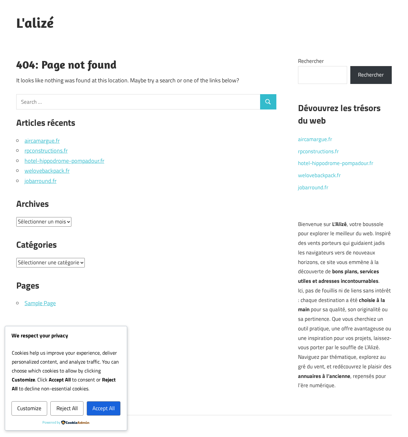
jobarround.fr (40, 181)
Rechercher (311, 61)
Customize (29, 408)
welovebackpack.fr (47, 170)
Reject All (67, 408)
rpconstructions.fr (46, 150)
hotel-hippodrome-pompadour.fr (64, 160)
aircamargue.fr (42, 140)
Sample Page (40, 303)
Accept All (103, 408)
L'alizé (35, 22)
